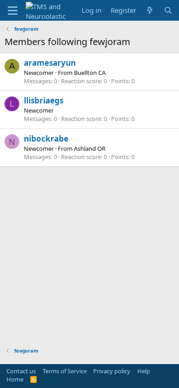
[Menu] (12, 10)
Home (14, 379)
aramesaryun (50, 62)
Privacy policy (111, 371)
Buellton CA (90, 72)
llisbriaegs (43, 100)
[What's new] (150, 10)
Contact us (21, 371)
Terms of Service (65, 371)
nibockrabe (46, 138)
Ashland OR (90, 148)
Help (143, 371)
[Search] (168, 10)
